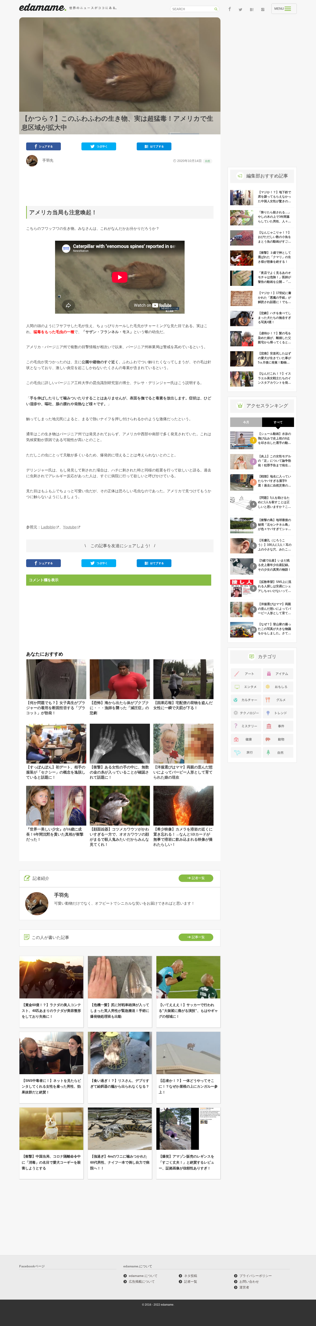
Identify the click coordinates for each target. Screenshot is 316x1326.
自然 (207, 161)
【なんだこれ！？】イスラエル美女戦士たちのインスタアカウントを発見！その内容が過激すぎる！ (274, 382)
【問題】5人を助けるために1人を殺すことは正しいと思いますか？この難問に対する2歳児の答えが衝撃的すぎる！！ (274, 507)
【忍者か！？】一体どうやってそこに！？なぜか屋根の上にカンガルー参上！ (188, 1086)
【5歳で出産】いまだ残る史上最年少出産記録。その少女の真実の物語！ (274, 565)
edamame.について (143, 1276)
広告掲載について (142, 1281)
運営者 (244, 1287)
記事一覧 (198, 937)
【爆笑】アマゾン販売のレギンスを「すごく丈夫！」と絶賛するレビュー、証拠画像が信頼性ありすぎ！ (186, 1162)
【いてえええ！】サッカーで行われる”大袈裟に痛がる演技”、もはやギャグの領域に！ (188, 1010)
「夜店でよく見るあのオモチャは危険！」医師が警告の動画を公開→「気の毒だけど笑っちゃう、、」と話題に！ (274, 282)
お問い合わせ (249, 1281)
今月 (246, 422)
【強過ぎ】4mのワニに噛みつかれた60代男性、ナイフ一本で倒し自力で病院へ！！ (119, 1162)
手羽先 (46, 160)
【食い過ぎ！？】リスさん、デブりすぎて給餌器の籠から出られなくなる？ (119, 1083)
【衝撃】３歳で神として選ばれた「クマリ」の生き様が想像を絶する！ (274, 257)
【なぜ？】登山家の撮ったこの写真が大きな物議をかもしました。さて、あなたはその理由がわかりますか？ (274, 633)
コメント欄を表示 (44, 580)
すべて (278, 422)
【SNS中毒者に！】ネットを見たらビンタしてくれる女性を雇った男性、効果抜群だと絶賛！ (51, 1086)
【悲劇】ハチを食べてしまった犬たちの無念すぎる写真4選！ (274, 317)
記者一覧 (198, 878)
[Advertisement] (120, 186)
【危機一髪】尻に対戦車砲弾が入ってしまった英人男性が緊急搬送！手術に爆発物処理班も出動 (119, 1010)
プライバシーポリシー (255, 1276)
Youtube (70, 527)
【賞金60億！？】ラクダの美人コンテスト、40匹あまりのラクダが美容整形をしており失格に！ (51, 1010)
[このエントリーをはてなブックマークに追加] (154, 147)
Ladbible (48, 527)
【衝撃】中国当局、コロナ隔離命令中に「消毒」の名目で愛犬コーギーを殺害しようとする (51, 1162)
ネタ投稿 (190, 1276)
